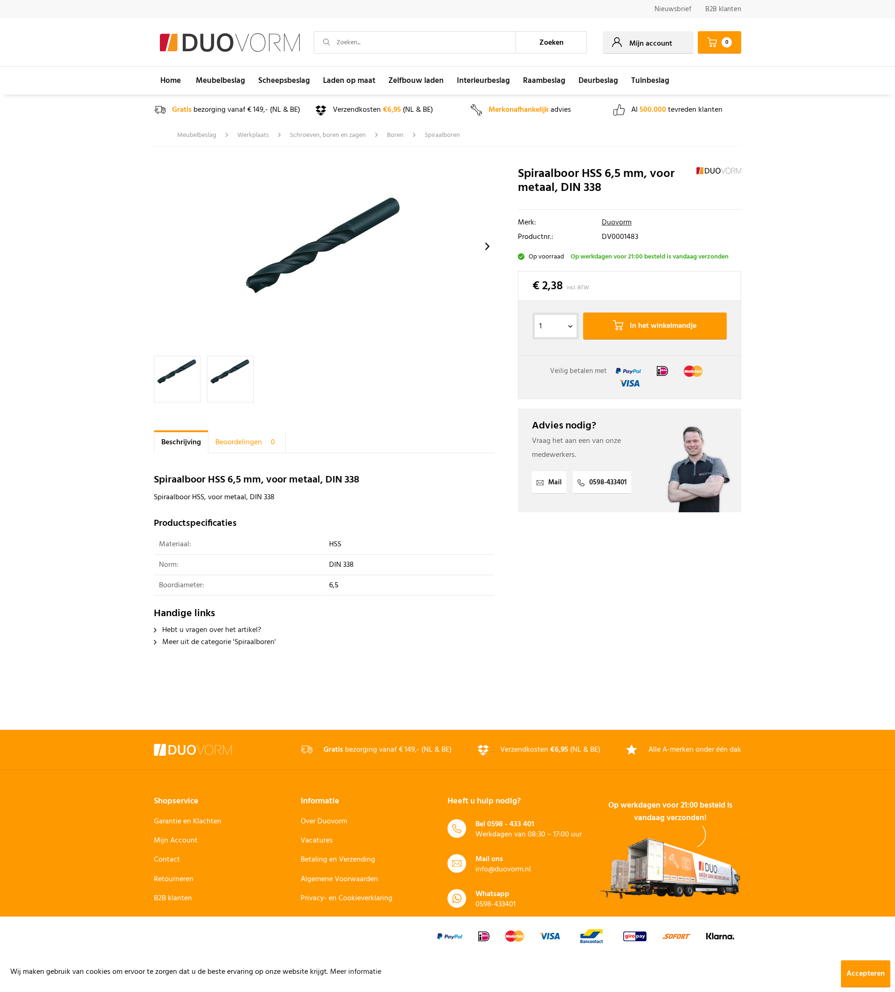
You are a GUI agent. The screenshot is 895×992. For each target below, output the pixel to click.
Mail (555, 482)
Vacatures (317, 841)
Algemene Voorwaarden (339, 879)
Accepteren (866, 974)
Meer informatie (355, 972)
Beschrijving (181, 442)
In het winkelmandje (662, 326)
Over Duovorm (324, 821)
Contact (167, 860)
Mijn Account (176, 841)
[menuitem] (672, 9)
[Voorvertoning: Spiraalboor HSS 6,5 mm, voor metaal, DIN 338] (177, 379)
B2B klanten (723, 9)
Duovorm (617, 223)
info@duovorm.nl (503, 869)
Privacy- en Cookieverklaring (346, 898)
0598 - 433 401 (510, 824)
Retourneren (173, 879)
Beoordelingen (245, 442)
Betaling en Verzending (338, 860)
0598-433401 (607, 482)
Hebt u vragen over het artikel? (210, 630)
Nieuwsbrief (672, 9)
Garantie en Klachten (187, 821)
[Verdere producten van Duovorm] (718, 183)
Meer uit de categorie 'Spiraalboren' (218, 642)
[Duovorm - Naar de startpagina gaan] (230, 42)
